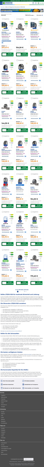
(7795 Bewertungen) (20, 37)
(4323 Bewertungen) (5, 192)
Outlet (2, 417)
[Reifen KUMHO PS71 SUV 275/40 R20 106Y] (34, 180)
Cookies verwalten (31, 461)
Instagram (3, 432)
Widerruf (3, 413)
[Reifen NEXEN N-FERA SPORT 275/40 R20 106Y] (34, 66)
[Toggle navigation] (1, 3)
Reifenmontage (4, 400)
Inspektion (3, 395)
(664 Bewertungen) (5, 230)
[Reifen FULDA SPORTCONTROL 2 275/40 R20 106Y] (20, 141)
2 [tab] (21, 11)
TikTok (2, 435)
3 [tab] (22, 11)
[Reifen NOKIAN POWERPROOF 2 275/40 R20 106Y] (6, 255)
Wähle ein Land (28, 459)
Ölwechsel (3, 399)
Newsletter (3, 421)
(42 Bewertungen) (19, 230)
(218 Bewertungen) (5, 154)
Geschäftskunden (4, 446)
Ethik (2, 452)
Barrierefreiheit (4, 454)
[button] (40, 15)
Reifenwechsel (4, 397)
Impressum (24, 461)
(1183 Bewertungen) (5, 37)
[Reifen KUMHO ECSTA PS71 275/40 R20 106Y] (20, 25)
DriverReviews (4, 423)
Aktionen (3, 419)
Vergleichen (6, 19)
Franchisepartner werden (6, 448)
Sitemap (19, 461)
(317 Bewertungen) (5, 78)
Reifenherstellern (28, 354)
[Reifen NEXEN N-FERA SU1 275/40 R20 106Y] (34, 104)
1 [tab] (19, 11)
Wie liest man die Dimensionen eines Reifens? (11, 331)
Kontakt (2, 411)
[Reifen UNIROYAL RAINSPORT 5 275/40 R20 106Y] (6, 179)
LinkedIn (3, 434)
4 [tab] (24, 11)
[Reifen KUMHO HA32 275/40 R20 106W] (34, 256)
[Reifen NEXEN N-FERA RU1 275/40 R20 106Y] (20, 104)
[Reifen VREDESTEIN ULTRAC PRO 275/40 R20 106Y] (20, 217)
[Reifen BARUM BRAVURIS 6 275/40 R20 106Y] (21, 65)
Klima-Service (4, 404)
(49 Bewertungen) (19, 154)
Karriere (2, 444)
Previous (1, 10)
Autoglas (3, 406)
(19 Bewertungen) (34, 192)
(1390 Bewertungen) (34, 37)
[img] (11, 28)
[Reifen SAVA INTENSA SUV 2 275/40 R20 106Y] (34, 217)
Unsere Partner (4, 450)
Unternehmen (4, 442)
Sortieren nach (28, 14)
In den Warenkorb (9, 54)
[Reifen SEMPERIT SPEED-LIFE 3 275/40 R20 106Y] (20, 179)
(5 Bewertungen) (5, 116)
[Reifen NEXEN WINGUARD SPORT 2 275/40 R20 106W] (6, 142)
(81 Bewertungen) (19, 269)
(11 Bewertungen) (19, 78)
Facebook (3, 430)
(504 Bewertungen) (34, 154)
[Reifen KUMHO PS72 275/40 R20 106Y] (6, 104)
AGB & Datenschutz (13, 461)
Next (42, 10)
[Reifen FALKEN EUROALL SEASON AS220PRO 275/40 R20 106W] (20, 255)
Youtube (2, 428)
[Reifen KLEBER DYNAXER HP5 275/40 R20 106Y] (6, 66)
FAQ (2, 415)
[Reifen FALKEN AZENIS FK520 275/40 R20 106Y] (34, 141)
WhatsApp (3, 437)
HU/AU (2, 402)
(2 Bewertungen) (34, 268)
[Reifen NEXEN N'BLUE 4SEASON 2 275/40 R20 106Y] (6, 217)
